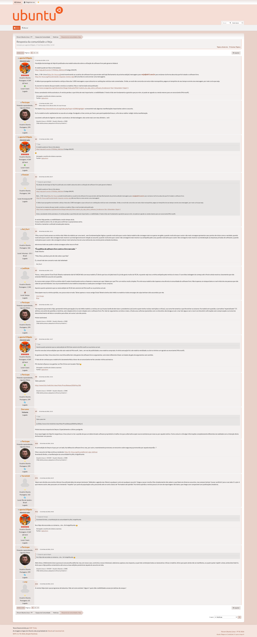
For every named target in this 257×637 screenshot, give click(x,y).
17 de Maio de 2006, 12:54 (42, 60)
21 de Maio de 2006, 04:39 (47, 478)
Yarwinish (25, 476)
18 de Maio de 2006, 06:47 (46, 176)
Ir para (211, 617)
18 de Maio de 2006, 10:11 (46, 231)
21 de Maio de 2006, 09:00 (47, 511)
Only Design (40, 296)
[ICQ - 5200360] (25, 86)
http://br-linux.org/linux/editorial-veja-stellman (81, 452)
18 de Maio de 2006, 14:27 (46, 339)
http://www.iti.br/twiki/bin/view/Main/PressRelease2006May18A (58, 385)
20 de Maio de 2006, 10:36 (47, 443)
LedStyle (25, 268)
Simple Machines (31, 634)
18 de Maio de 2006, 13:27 (46, 304)
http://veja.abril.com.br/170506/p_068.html (50, 70)
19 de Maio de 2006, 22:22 (46, 411)
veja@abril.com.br (148, 74)
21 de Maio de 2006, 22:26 (47, 549)
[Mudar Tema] (38, 2)
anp (25, 582)
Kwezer (25, 174)
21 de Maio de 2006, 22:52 (47, 584)
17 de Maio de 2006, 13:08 (46, 139)
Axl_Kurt (25, 229)
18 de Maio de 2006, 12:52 (46, 270)
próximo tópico (234, 47)
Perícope (26, 102)
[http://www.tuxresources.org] (25, 292)
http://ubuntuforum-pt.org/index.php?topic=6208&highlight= (63, 109)
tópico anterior (222, 47)
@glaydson (44, 98)
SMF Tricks (33, 628)
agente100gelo (25, 58)
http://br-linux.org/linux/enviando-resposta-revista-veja (54, 77)
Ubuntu (50, 631)
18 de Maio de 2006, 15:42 (46, 376)
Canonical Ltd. (59, 631)
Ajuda (218, 634)
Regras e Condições (227, 634)
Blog (37, 298)
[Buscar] (230, 22)
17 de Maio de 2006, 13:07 (46, 103)
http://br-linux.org (54, 74)
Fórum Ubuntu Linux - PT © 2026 (232, 631)
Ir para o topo (21, 607)
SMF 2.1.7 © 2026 (19, 634)
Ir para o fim (20, 53)
